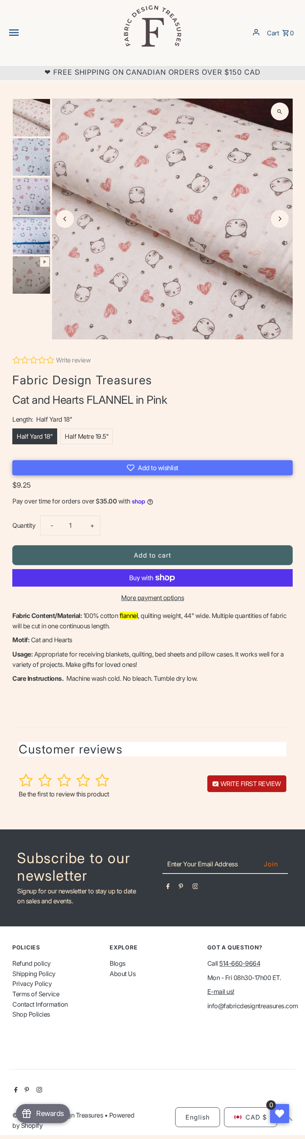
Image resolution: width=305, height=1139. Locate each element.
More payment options (152, 598)
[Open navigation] (62, 32)
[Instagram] (195, 888)
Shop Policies (31, 1014)
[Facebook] (168, 888)
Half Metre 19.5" (86, 436)
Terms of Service (35, 994)
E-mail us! (220, 992)
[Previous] (65, 219)
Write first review (250, 784)
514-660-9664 (239, 963)
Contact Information (40, 1004)
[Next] (280, 219)
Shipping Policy (34, 974)
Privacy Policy (32, 984)
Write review (73, 360)
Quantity (23, 525)
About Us (122, 974)
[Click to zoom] (280, 111)
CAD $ (256, 1117)
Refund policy (31, 963)
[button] (152, 467)
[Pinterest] (181, 888)
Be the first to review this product (64, 794)
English (197, 1117)
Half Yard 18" (35, 436)
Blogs (117, 963)
